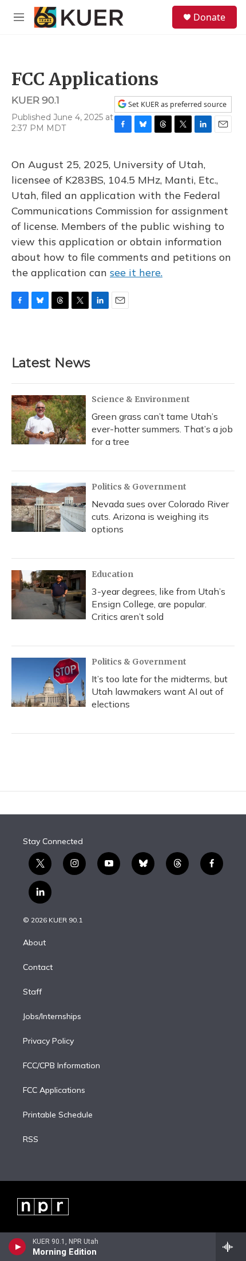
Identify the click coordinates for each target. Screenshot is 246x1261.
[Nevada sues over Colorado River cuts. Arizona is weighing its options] (48, 507)
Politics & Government (139, 487)
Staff (32, 992)
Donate (209, 17)
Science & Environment (141, 399)
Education (112, 574)
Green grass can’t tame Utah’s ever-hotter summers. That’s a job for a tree (162, 429)
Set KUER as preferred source (176, 104)
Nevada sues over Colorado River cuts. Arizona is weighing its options (160, 516)
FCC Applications (54, 1090)
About (34, 943)
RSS (30, 1139)
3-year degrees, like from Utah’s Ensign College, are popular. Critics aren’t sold (158, 604)
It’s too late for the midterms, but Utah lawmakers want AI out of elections (160, 691)
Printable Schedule (58, 1115)
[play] (17, 1246)
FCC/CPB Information (61, 1066)
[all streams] (231, 1246)
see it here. (136, 272)
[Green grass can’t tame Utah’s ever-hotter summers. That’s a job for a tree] (48, 419)
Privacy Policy (48, 1041)
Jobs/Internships (52, 1016)
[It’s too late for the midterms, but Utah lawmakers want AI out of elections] (48, 682)
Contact (38, 967)
